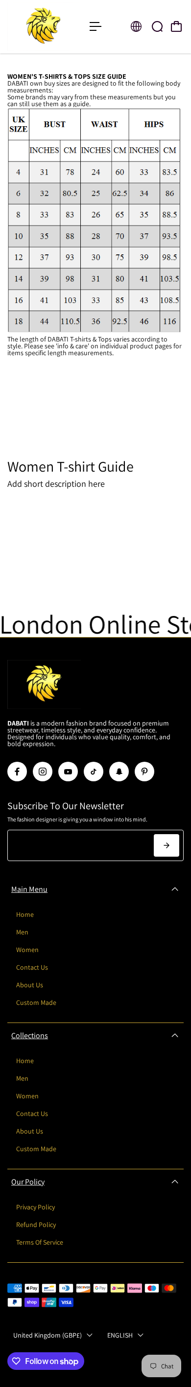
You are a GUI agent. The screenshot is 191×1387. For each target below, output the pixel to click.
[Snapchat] (119, 771)
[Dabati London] (43, 26)
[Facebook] (17, 771)
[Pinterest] (144, 771)
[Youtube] (68, 771)
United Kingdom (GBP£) (47, 1335)
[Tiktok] (93, 771)
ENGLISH (120, 1335)
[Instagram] (42, 771)
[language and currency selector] (136, 26)
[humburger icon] (95, 26)
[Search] (157, 26)
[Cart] (176, 26)
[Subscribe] (166, 845)
